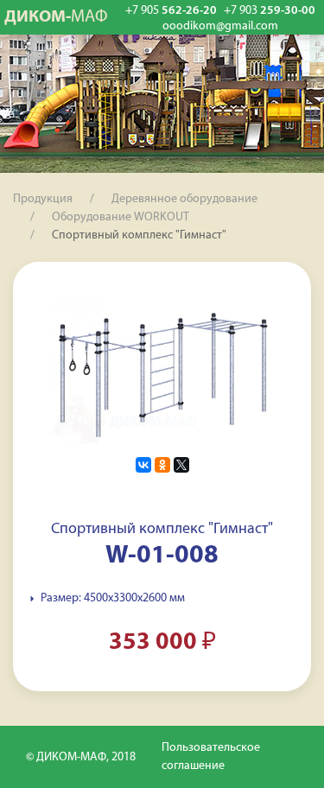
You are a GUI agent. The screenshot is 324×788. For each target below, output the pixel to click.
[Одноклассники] (162, 465)
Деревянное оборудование (184, 199)
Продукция (43, 199)
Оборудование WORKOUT (120, 217)
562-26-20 (171, 11)
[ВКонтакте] (143, 465)
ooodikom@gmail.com (220, 27)
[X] (181, 465)
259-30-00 (269, 11)
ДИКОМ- (56, 17)
